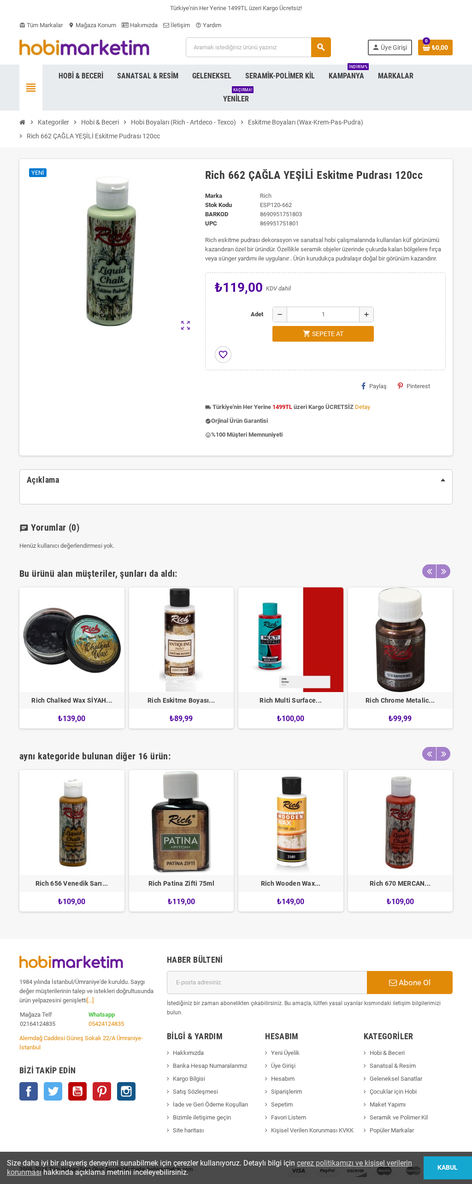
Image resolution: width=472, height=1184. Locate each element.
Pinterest (418, 386)
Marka (213, 195)
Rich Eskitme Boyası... (181, 700)
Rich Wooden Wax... (291, 883)
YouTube (77, 1091)
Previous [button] (429, 571)
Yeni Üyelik (285, 1052)
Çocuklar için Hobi (393, 1091)
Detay (362, 406)
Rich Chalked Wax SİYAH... (71, 700)
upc (211, 223)
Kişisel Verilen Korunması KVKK (312, 1130)
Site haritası (188, 1130)
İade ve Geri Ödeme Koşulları (210, 1104)
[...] (90, 1000)
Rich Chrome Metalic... (400, 700)
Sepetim (282, 1104)
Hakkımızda (188, 1052)
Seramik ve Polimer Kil (399, 1117)
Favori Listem (288, 1117)
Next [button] (443, 571)
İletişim (179, 25)
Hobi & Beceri (387, 1052)
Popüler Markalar (392, 1130)
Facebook (28, 1091)
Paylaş (378, 386)
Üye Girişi (283, 1065)
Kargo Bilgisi (189, 1078)
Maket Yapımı (388, 1104)
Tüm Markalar (41, 25)
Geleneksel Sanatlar (396, 1078)
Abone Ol (414, 982)
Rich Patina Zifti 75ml (181, 883)
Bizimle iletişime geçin (202, 1117)
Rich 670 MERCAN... (400, 883)
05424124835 (106, 1023)
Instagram (126, 1091)
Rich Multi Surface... (291, 700)
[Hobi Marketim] (84, 46)
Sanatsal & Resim (393, 1065)
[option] (72, 658)
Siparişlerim (286, 1091)
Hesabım (283, 1078)
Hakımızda (143, 25)
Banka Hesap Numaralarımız (210, 1065)
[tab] (236, 480)
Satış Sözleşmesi (195, 1091)
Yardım (208, 25)
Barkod (216, 214)
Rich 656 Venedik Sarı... (71, 883)
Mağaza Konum (92, 25)
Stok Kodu (218, 204)
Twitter (53, 1091)
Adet (257, 314)
